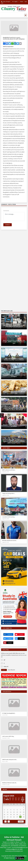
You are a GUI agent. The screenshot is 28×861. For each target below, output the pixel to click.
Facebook (10, 634)
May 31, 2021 (5, 761)
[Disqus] (14, 252)
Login (25, 1)
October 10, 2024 (5, 784)
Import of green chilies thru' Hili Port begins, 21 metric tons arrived (14, 408)
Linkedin (21, 638)
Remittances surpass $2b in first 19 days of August (14, 375)
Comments (6, 210)
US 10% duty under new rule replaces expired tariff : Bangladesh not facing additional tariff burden (14, 441)
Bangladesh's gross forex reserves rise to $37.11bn (14, 392)
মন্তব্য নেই (6, 666)
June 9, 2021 (5, 715)
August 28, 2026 (5, 471)
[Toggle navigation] (25, 15)
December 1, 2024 (6, 738)
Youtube (21, 634)
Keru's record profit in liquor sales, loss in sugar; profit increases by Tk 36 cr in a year (14, 341)
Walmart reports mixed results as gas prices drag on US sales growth (14, 325)
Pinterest (10, 642)
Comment (7, 224)
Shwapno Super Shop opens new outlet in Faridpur (14, 425)
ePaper (21, 1)
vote (4, 670)
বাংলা (13, 1)
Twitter (9, 638)
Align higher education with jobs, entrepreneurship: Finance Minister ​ (14, 359)
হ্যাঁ (4, 660)
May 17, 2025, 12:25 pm (10, 41)
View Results (11, 670)
